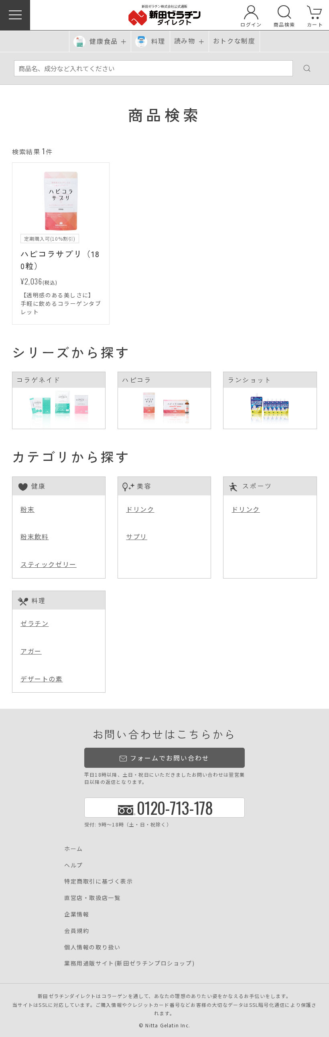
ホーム (73, 849)
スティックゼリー (48, 564)
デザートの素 (41, 678)
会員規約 (76, 931)
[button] (15, 15)
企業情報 (76, 914)
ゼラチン (34, 623)
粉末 (27, 509)
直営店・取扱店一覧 (92, 898)
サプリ (136, 536)
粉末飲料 (34, 536)
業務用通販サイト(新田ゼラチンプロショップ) (129, 963)
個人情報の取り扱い (92, 947)
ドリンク (140, 509)
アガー (31, 651)
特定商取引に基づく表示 (98, 881)
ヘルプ (73, 865)
